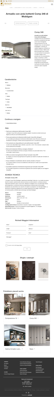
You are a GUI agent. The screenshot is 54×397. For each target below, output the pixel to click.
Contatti (6, 368)
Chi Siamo (6, 363)
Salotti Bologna (23, 374)
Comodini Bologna (40, 369)
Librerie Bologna (23, 370)
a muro (8, 101)
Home (11, 7)
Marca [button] (6, 82)
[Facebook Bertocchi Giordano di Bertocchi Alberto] (26, 392)
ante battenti (9, 107)
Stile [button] (6, 93)
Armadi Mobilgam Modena (11, 123)
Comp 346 (41, 7)
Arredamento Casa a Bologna (23, 7)
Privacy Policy (19, 245)
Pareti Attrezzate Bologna (25, 372)
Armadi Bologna (39, 370)
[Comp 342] (6, 23)
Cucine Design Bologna (9, 374)
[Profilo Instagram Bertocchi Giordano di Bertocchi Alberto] (4, 1)
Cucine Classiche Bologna (25, 363)
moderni (8, 96)
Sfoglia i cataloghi (33, 23)
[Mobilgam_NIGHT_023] (44, 270)
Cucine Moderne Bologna (25, 362)
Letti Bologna (39, 367)
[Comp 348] (48, 23)
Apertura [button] (7, 104)
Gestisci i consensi (45, 390)
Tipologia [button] (7, 99)
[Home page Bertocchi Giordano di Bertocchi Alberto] (6, 4)
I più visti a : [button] (8, 110)
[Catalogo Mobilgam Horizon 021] (13, 270)
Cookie (37, 390)
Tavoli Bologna (39, 362)
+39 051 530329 (27, 386)
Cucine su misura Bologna (25, 365)
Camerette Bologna (40, 372)
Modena (8, 112)
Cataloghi (6, 366)
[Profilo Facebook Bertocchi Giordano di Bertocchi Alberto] (1, 1)
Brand (5, 365)
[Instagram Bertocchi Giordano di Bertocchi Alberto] (28, 392)
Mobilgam (9, 85)
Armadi (35, 7)
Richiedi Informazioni (20, 23)
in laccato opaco (10, 90)
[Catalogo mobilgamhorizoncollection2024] (28, 270)
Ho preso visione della (15, 245)
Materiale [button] (7, 88)
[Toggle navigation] (52, 4)
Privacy (33, 390)
